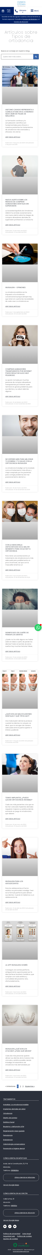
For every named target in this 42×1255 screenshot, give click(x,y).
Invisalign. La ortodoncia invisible (16, 1105)
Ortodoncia (7, 1113)
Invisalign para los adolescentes (14, 882)
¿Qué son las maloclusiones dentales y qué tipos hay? (18, 715)
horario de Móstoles (30, 19)
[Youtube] (14, 1226)
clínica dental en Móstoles (25, 1177)
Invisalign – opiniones (15, 287)
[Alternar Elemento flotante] (38, 627)
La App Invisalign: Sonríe (16, 965)
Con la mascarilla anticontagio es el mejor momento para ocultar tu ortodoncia (17, 548)
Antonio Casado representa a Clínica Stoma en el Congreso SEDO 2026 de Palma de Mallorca (19, 112)
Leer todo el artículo (12, 137)
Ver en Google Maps (11, 1185)
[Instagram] (10, 1226)
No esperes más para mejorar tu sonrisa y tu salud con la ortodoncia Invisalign (19, 461)
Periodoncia (7, 1135)
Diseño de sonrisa (10, 1118)
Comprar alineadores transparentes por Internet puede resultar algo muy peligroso (18, 372)
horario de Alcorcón (21, 22)
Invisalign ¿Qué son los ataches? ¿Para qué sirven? (18, 1050)
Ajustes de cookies (10, 1239)
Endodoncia (8, 1140)
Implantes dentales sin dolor (14, 1109)
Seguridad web (9, 1236)
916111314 (14, 1206)
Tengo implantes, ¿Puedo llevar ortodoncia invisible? (18, 798)
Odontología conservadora (14, 1144)
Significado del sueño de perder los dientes (17, 633)
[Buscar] (36, 56)
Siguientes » (30, 1086)
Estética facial (8, 1122)
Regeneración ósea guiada (13, 1131)
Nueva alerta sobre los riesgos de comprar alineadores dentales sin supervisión (17, 202)
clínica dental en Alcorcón (25, 1213)
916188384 (15, 1170)
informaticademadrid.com (21, 1251)
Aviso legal (26, 1234)
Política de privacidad (11, 1234)
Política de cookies (24, 1236)
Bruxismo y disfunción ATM (13, 1126)
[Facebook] (5, 1226)
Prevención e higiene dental (14, 1148)
